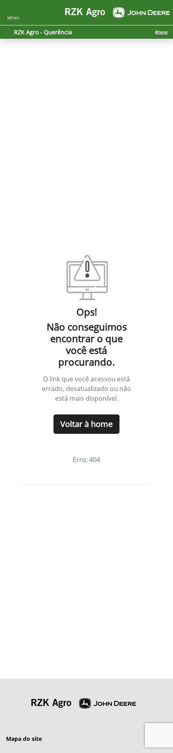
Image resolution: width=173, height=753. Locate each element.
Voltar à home (86, 423)
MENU (13, 18)
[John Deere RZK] (117, 12)
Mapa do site (24, 739)
